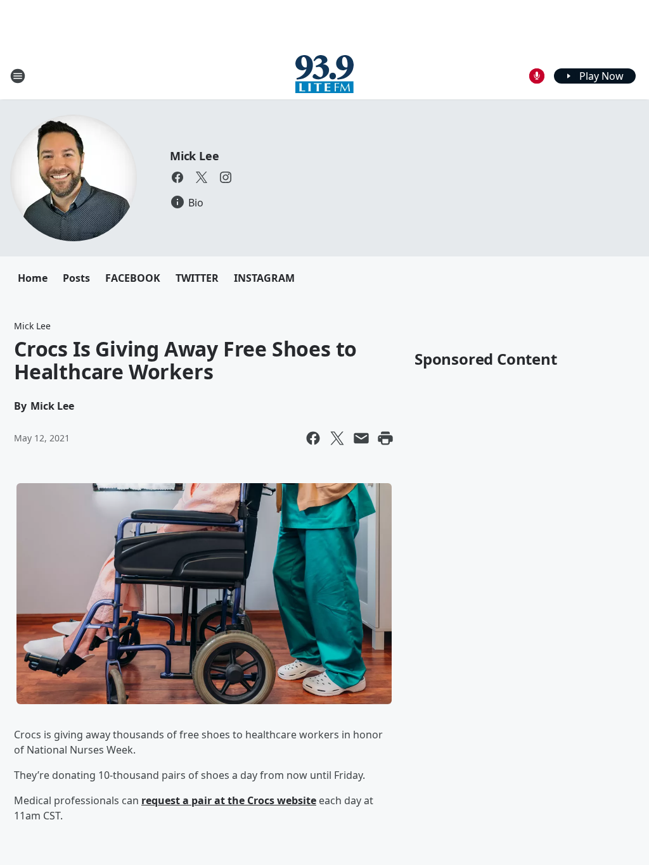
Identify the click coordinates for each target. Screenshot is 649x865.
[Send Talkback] (536, 76)
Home (33, 278)
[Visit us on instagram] (225, 177)
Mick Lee (194, 155)
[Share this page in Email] (361, 438)
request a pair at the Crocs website (228, 800)
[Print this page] (385, 438)
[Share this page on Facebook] (313, 438)
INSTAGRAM (264, 278)
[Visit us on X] (201, 177)
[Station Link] (324, 75)
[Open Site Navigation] (17, 76)
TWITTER (197, 278)
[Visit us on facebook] (177, 177)
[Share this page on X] (337, 438)
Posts (76, 278)
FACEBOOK (132, 278)
